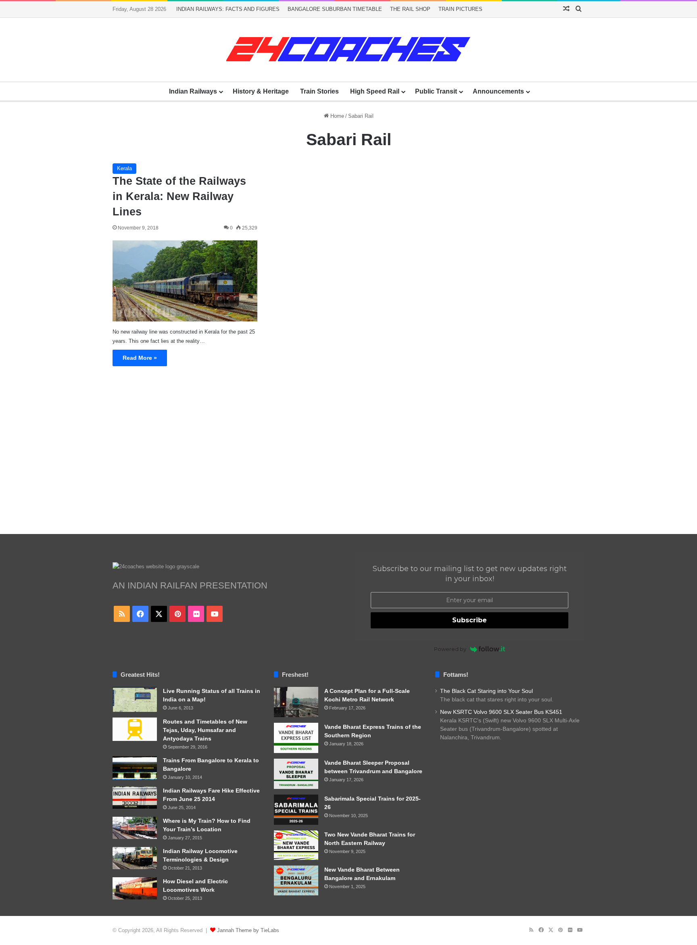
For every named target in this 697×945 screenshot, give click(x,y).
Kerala (124, 168)
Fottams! (455, 674)
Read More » (140, 358)
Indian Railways (193, 91)
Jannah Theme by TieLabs (248, 930)
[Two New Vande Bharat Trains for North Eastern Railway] (296, 845)
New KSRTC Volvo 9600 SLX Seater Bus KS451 (501, 712)
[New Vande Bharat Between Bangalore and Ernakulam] (296, 880)
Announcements (498, 91)
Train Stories (319, 91)
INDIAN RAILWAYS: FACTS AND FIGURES (228, 9)
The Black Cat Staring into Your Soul (486, 691)
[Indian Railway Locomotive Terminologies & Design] (135, 858)
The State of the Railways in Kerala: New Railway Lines (179, 196)
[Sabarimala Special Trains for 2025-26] (296, 810)
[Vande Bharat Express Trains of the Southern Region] (296, 738)
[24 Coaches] (348, 49)
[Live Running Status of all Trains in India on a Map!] (135, 699)
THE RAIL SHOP (410, 9)
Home (336, 116)
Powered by (450, 649)
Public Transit (436, 91)
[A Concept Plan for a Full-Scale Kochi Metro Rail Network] (296, 702)
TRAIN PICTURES (460, 9)
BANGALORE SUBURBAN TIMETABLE (335, 9)
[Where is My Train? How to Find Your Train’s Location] (135, 828)
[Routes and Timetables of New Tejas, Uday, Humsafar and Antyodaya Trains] (135, 729)
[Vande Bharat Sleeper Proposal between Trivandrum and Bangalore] (296, 774)
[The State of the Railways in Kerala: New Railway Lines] (185, 281)
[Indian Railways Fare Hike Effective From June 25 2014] (135, 797)
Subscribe (469, 620)
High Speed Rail (374, 91)
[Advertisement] (348, 457)
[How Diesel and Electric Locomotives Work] (135, 888)
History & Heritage (261, 91)
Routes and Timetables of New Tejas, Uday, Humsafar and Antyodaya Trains (205, 730)
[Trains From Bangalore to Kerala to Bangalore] (135, 768)
